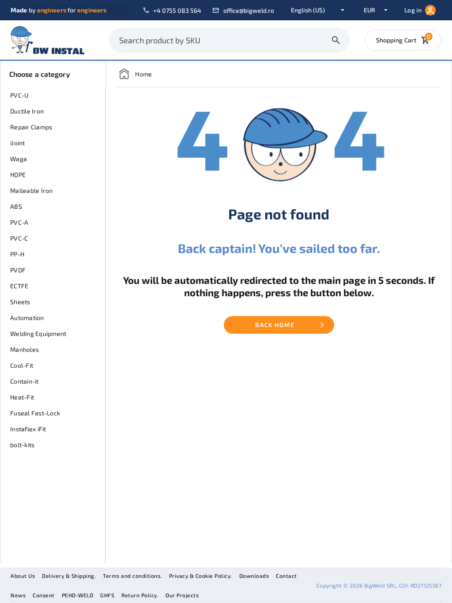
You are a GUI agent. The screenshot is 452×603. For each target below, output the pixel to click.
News (18, 595)
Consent (44, 595)
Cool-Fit (21, 365)
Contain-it (24, 381)
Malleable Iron (31, 190)
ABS (16, 206)
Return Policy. (139, 595)
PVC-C (19, 238)
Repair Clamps (31, 127)
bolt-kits (22, 444)
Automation (27, 317)
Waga (18, 158)
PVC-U (19, 95)
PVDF (18, 270)
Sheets (20, 301)
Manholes (24, 349)
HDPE (18, 174)
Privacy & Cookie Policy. (200, 576)
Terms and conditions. (132, 576)
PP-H (17, 254)
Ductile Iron (27, 111)
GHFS (107, 595)
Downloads (254, 576)
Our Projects (182, 595)
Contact (286, 576)
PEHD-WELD (78, 595)
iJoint (17, 143)
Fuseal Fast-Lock (35, 413)
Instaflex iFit (28, 429)
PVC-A (19, 222)
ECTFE (19, 286)
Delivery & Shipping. (69, 576)
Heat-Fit (22, 397)
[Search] (336, 40)
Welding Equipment (38, 333)
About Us (23, 576)
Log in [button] (413, 10)
